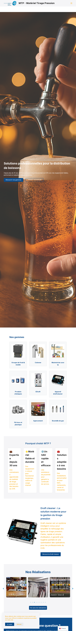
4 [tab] (36, 602)
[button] (3, 588)
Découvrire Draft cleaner (50, 554)
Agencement (38, 421)
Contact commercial (34, 180)
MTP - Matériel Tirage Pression (36, 3)
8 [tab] (43, 602)
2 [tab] (32, 602)
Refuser (19, 624)
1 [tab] (31, 602)
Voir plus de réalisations (38, 608)
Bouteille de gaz (58, 421)
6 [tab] (40, 602)
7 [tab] (42, 602)
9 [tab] (45, 602)
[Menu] (71, 3)
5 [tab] (38, 602)
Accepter (9, 624)
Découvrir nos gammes (13, 180)
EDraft (38, 392)
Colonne (38, 362)
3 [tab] (34, 602)
